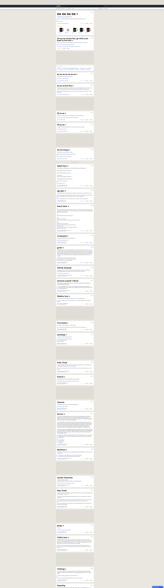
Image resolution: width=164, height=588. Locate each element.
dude (71, 368)
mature (84, 193)
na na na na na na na (83, 68)
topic (63, 325)
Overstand (58, 329)
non (67, 571)
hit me (62, 406)
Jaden (74, 91)
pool (88, 545)
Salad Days (58, 185)
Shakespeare (69, 172)
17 (65, 259)
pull (60, 530)
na (84, 18)
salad (59, 175)
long (66, 379)
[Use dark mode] (107, 6)
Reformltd (62, 303)
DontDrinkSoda (62, 579)
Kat (60, 119)
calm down (77, 381)
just (66, 18)
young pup (58, 242)
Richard (59, 300)
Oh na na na (77, 69)
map (58, 337)
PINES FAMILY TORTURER (65, 275)
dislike (80, 42)
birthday (59, 196)
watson (60, 531)
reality (75, 366)
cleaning (84, 545)
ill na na (58, 119)
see (60, 117)
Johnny (61, 578)
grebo (58, 262)
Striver (58, 444)
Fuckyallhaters (62, 131)
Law (64, 298)
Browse (63, 8)
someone (76, 42)
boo (64, 44)
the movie (69, 483)
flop (78, 404)
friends (61, 152)
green (58, 168)
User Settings (106, 8)
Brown (61, 129)
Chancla (58, 408)
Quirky (58, 479)
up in (64, 181)
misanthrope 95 (64, 94)
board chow (58, 230)
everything (69, 337)
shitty (58, 527)
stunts (66, 530)
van (72, 283)
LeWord (61, 343)
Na (58, 44)
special (67, 543)
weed (74, 578)
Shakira (74, 300)
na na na (65, 69)
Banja (61, 200)
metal (65, 260)
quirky (74, 481)
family (58, 284)
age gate (58, 200)
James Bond (63, 530)
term (61, 283)
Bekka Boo (62, 23)
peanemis (65, 483)
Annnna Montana (73, 46)
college (80, 416)
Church (67, 287)
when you (65, 152)
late (69, 238)
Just (59, 456)
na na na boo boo (59, 94)
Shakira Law (58, 303)
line (76, 286)
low (77, 271)
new (72, 364)
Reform (68, 298)
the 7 (85, 327)
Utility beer (58, 549)
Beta (81, 422)
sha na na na (82, 69)
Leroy (59, 327)
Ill (64, 129)
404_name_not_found (63, 458)
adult (66, 238)
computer (77, 210)
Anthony (59, 435)
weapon (63, 404)
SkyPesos (58, 458)
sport (71, 496)
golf (64, 540)
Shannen (62, 117)
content (76, 193)
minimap (58, 343)
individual (61, 379)
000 (78, 455)
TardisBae (61, 408)
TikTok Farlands (59, 275)
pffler (61, 506)
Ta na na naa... (88, 69)
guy (66, 423)
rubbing (67, 16)
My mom (59, 406)
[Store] (105, 6)
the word (68, 76)
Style (73, 8)
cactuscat (61, 262)
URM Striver (61, 444)
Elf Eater (62, 329)
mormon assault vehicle (60, 290)
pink (90, 368)
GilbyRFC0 (62, 185)
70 (76, 455)
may (86, 417)
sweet (61, 115)
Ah (58, 240)
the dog (62, 242)
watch (90, 193)
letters (80, 127)
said (63, 76)
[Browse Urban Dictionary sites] (59, 6)
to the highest (71, 325)
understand (60, 325)
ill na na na (61, 69)
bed (72, 91)
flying (72, 404)
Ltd (69, 298)
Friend (59, 339)
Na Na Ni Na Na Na (71, 69)
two (78, 127)
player (61, 492)
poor (89, 452)
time (71, 210)
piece (69, 481)
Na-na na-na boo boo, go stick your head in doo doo (63, 46)
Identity (69, 8)
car (60, 527)
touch (71, 366)
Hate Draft (58, 506)
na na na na (58, 23)
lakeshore (62, 549)
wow (61, 21)
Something (59, 16)
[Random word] (103, 6)
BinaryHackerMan (63, 230)
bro (68, 273)
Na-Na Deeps (58, 158)
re (60, 240)
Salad (59, 183)
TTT (74, 435)
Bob (58, 220)
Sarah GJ (62, 158)
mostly (62, 337)
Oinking (58, 579)
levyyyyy (64, 80)
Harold (60, 442)
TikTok (58, 270)
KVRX (64, 290)
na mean (68, 115)
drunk (69, 152)
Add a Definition (100, 8)
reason (85, 42)
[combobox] (83, 6)
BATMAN (71, 76)
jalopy (58, 531)
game (77, 195)
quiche (63, 483)
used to (62, 16)
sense (79, 379)
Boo (62, 87)
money (79, 368)
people (72, 215)
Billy (58, 195)
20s (74, 238)
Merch (91, 23)
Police (58, 571)
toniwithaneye (62, 371)
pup (65, 240)
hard (59, 453)
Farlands (66, 273)
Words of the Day (58, 8)
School (61, 431)
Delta (58, 452)
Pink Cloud (58, 371)
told (64, 327)
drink (67, 156)
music (89, 249)
